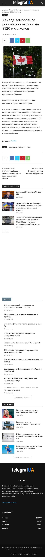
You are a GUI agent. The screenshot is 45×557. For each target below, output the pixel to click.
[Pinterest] (22, 40)
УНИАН (13, 141)
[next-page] (7, 231)
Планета (12, 10)
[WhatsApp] (28, 40)
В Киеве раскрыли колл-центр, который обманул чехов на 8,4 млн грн (29, 436)
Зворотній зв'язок (9, 502)
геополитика (13, 147)
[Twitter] (17, 40)
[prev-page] (3, 231)
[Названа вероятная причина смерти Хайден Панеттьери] (8, 413)
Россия (29, 147)
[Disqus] (22, 265)
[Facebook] (12, 40)
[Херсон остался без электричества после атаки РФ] (8, 425)
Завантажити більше (22, 397)
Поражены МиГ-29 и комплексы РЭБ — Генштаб (22, 343)
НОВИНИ (7, 299)
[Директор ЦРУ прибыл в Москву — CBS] (8, 195)
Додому (5, 10)
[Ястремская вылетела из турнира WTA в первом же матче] (8, 449)
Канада (21, 147)
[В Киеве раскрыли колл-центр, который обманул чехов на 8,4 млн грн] (8, 437)
